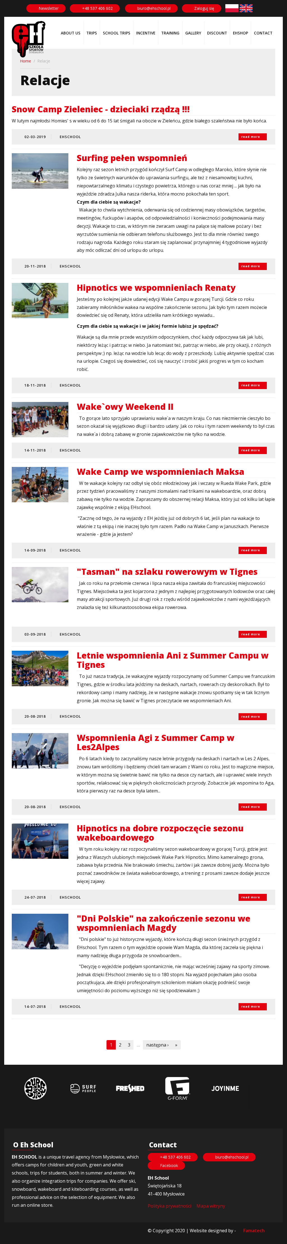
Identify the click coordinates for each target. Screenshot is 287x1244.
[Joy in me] (225, 1088)
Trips (91, 33)
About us (70, 33)
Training (170, 33)
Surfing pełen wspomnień (132, 158)
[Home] (28, 39)
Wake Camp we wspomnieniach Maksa (160, 471)
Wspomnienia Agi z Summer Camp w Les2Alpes (155, 742)
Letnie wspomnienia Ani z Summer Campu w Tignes (173, 660)
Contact (263, 33)
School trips (116, 33)
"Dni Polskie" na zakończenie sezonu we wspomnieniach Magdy (163, 923)
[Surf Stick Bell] (35, 1088)
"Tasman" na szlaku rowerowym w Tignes (167, 571)
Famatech (254, 1230)
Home (25, 61)
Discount (217, 33)
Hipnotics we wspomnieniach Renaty (156, 287)
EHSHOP (240, 33)
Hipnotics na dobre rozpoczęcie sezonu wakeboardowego (160, 832)
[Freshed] (130, 1088)
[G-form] (177, 1088)
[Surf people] (83, 1088)
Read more (250, 137)
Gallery (193, 33)
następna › (157, 1045)
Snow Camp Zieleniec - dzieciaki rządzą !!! (101, 109)
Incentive (145, 33)
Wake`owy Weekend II (125, 406)
